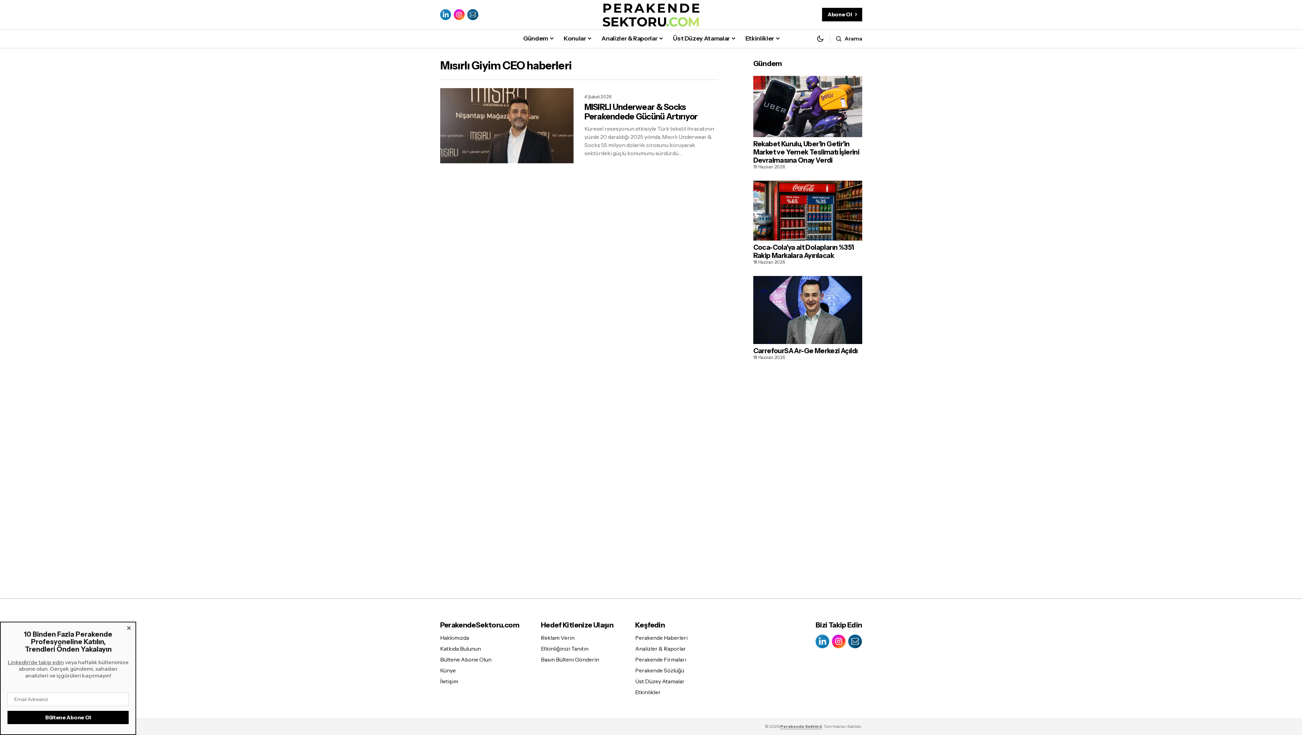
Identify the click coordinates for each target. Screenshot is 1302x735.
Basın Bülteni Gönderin (570, 659)
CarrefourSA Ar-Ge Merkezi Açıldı (805, 351)
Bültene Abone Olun (466, 659)
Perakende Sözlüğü (659, 670)
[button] (820, 38)
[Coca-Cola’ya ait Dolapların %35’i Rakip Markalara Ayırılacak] (807, 211)
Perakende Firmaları (660, 659)
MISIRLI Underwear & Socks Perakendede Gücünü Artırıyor (641, 112)
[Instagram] (459, 14)
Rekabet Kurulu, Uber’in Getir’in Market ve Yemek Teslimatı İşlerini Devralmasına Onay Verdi (806, 152)
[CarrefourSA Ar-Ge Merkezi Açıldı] (807, 310)
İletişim (449, 681)
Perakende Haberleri (661, 637)
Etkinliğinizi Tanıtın (565, 648)
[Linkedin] (445, 14)
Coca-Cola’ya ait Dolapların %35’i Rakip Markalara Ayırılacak (803, 251)
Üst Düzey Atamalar (660, 681)
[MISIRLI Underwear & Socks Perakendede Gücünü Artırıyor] (507, 125)
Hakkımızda (454, 637)
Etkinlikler (648, 692)
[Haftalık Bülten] (473, 14)
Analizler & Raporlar (660, 648)
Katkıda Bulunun (460, 648)
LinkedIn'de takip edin (36, 662)
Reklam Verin (558, 637)
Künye (448, 670)
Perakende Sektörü (801, 726)
